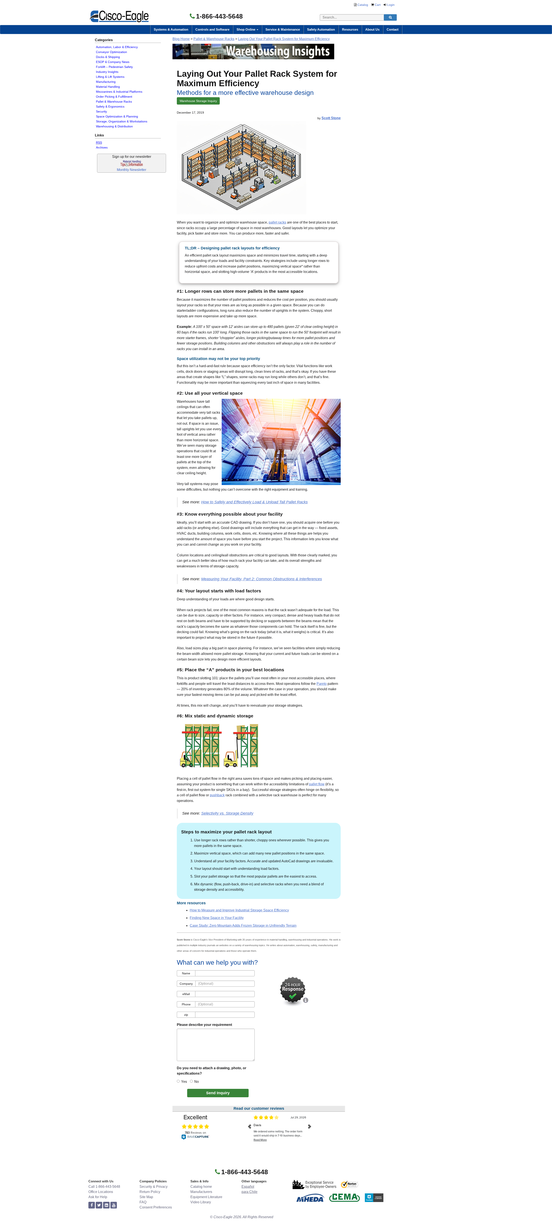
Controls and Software (212, 29)
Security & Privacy (154, 1186)
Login (391, 4)
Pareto (322, 684)
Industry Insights (107, 72)
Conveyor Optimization (111, 52)
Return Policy (150, 1192)
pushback (217, 795)
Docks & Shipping (108, 57)
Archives (102, 147)
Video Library (200, 1202)
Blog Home (181, 39)
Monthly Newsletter (131, 170)
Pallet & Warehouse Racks (114, 101)
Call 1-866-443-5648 (104, 1186)
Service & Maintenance (282, 29)
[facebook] (91, 1205)
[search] (390, 17)
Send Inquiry (218, 1093)
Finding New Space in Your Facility (217, 918)
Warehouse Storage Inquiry (198, 101)
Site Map (146, 1197)
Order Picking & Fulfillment (114, 96)
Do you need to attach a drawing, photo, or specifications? (211, 1070)
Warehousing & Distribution (114, 126)
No (196, 1081)
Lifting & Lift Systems (110, 76)
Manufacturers (201, 1192)
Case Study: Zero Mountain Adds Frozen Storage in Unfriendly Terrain (243, 925)
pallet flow (317, 784)
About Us (372, 29)
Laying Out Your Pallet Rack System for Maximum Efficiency (284, 39)
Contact (392, 29)
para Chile (249, 1192)
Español (248, 1186)
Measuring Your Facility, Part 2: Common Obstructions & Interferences (261, 579)
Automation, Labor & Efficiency (117, 47)
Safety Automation (321, 29)
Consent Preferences (156, 1207)
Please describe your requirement (204, 1025)
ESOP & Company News (112, 62)
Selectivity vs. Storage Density (227, 813)
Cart (378, 4)
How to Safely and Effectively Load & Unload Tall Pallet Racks (254, 502)
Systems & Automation (171, 29)
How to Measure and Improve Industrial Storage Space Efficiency (239, 910)
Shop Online (246, 29)
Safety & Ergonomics (110, 106)
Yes (184, 1081)
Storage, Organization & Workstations (121, 121)
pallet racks (277, 222)
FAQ (143, 1202)
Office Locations (100, 1192)
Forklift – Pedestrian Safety (114, 67)
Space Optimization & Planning (117, 116)
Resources (350, 29)
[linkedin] (106, 1205)
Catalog (363, 4)
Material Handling (108, 86)
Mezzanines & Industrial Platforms (119, 91)
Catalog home (201, 1186)
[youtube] (113, 1205)
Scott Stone (331, 118)
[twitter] (99, 1205)
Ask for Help (97, 1197)
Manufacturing (106, 81)
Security (101, 111)
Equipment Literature (206, 1197)
